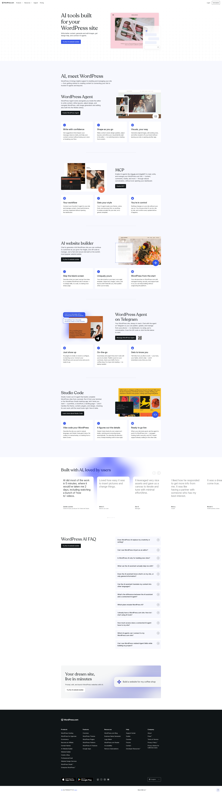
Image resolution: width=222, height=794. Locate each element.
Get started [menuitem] (216, 2)
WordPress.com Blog (111, 733)
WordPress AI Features (90, 745)
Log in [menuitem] (208, 2)
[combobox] (154, 779)
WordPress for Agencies (68, 736)
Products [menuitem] (18, 2)
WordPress (66, 764)
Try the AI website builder (71, 42)
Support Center (131, 733)
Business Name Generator (112, 736)
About (149, 733)
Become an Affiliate (67, 742)
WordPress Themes (89, 736)
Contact (128, 745)
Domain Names (66, 745)
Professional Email (67, 758)
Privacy (152, 742)
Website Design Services (69, 761)
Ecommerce (65, 739)
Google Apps (87, 749)
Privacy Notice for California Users (153, 747)
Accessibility (108, 745)
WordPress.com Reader (111, 742)
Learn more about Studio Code (73, 413)
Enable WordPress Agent (71, 113)
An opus (69, 790)
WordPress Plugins (89, 739)
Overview (86, 733)
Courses (128, 739)
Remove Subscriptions (111, 749)
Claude (133, 174)
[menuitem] (8, 3)
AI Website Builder (66, 749)
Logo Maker (108, 739)
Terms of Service (153, 739)
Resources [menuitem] (27, 2)
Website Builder (66, 752)
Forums (128, 742)
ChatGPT (142, 174)
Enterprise (68, 767)
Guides (128, 736)
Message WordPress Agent (126, 338)
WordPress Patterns (89, 742)
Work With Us (141, 790)
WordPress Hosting (67, 733)
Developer (133, 749)
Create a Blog (65, 755)
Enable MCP (121, 186)
